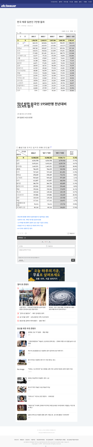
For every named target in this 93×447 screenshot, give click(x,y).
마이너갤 (66, 2)
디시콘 (90, 2)
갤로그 (80, 2)
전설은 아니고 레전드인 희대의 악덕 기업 (30, 225)
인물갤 (75, 2)
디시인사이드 (54, 2)
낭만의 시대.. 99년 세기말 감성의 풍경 (29, 220)
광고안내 (28, 439)
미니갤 (71, 2)
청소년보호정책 (49, 439)
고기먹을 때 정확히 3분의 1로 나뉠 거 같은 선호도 (33, 223)
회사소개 (16, 439)
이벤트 (85, 2)
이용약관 (33, 439)
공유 (26, 233)
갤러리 (60, 2)
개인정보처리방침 (41, 439)
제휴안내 (22, 439)
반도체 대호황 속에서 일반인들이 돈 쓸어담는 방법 (33, 217)
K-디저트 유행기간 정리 (25, 228)
